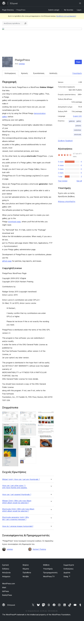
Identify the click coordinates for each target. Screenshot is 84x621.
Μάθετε (46, 565)
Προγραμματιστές (50, 572)
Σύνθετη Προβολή (65, 141)
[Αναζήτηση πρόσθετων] (25, 23)
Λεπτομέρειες (10, 73)
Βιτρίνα (26, 565)
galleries (72, 121)
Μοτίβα (26, 576)
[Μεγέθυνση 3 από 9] (33, 414)
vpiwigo (22, 64)
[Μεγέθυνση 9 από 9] (51, 438)
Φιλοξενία (6, 572)
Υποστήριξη (77, 73)
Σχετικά (5, 565)
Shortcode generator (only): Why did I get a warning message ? (15, 518)
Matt (4, 587)
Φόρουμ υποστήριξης (66, 201)
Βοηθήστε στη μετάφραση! (66, 16)
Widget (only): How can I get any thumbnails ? (21, 479)
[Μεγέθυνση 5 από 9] (33, 440)
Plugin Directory (8, 10)
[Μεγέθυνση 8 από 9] (51, 431)
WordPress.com (8, 583)
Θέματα (26, 569)
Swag (67, 576)
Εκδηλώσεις (69, 569)
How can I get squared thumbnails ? (16, 494)
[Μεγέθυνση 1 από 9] (15, 414)
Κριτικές (24, 73)
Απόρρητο (6, 576)
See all (79, 181)
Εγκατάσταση (38, 73)
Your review (62, 181)
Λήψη (78, 62)
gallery (78, 121)
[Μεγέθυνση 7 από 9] (51, 418)
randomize (77, 130)
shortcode (77, 134)
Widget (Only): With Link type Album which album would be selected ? (16, 502)
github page (7, 261)
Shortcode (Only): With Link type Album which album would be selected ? (18, 510)
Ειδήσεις (5, 569)
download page (14, 222)
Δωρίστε (67, 572)
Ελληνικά (11, 605)
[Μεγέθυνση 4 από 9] (33, 426)
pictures (78, 125)
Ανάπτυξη (53, 73)
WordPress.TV (49, 576)
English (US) (77, 116)
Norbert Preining (39, 549)
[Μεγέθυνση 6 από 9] (51, 414)
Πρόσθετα (27, 572)
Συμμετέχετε (69, 565)
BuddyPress (7, 595)
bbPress (5, 591)
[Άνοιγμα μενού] (80, 3)
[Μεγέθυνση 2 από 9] (15, 426)
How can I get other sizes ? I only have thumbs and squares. (14, 487)
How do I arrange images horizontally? (17, 526)
